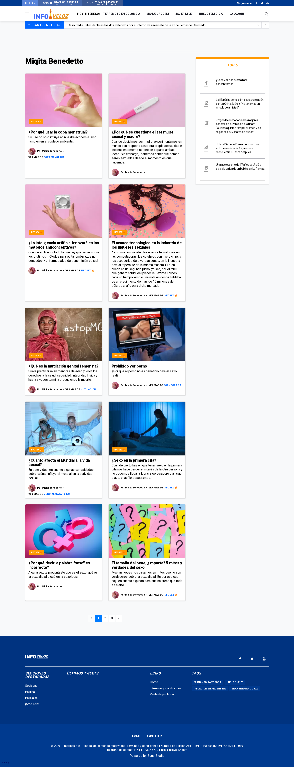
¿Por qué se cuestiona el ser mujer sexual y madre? (142, 134)
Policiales (31, 698)
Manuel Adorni (157, 13)
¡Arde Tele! (32, 704)
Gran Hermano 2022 (244, 688)
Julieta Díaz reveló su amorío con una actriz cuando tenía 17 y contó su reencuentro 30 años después (237, 148)
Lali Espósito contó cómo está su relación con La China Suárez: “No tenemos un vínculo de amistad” (240, 103)
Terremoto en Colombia (121, 13)
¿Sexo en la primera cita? (134, 460)
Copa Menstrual (54, 157)
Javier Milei (184, 13)
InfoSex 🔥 (119, 122)
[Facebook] (256, 3)
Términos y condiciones (165, 688)
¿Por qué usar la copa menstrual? (57, 132)
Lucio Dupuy (235, 682)
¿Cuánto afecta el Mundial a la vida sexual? (59, 462)
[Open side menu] (27, 14)
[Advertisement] (147, 42)
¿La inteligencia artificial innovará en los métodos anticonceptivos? (63, 245)
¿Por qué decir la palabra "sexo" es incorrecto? (59, 565)
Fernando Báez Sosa (207, 682)
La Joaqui (237, 13)
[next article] (258, 25)
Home (154, 682)
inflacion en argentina (210, 688)
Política (30, 692)
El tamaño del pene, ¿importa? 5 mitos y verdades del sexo (147, 565)
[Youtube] (267, 3)
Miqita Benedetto (52, 151)
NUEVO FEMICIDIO (211, 13)
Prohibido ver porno (129, 366)
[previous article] (265, 25)
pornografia (172, 385)
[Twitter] (262, 3)
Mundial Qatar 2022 (56, 494)
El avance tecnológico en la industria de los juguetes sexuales (147, 245)
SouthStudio (155, 756)
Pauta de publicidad (162, 694)
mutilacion (88, 389)
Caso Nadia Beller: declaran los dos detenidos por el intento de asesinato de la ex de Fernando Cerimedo (137, 25)
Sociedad (36, 122)
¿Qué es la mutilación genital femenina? (63, 366)
